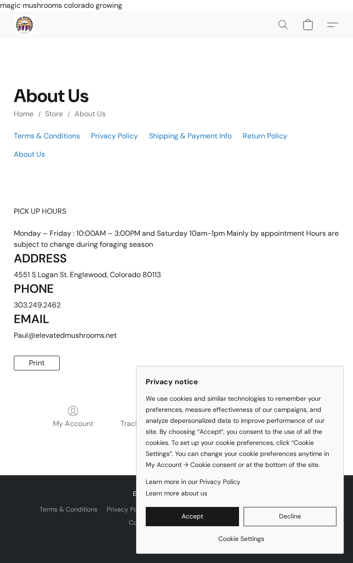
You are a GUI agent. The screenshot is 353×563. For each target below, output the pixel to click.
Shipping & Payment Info (190, 136)
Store (54, 114)
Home (24, 114)
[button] (24, 25)
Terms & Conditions (47, 136)
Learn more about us (176, 493)
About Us (90, 114)
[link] (241, 535)
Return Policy (265, 136)
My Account (73, 423)
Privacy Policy (114, 136)
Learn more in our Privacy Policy (193, 482)
